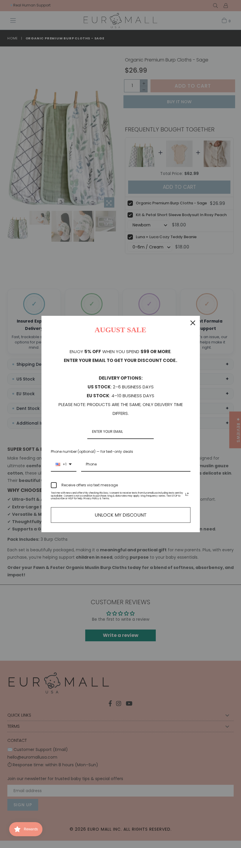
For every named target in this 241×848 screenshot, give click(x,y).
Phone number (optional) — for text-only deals (92, 451)
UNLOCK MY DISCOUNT (121, 515)
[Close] (193, 323)
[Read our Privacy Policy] (186, 494)
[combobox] (63, 465)
